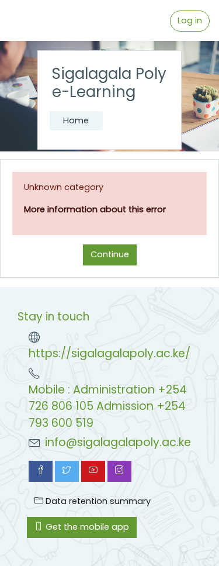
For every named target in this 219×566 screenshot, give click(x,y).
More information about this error (95, 209)
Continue (110, 254)
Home (76, 120)
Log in (190, 20)
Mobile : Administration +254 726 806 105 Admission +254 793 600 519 (108, 407)
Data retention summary (97, 501)
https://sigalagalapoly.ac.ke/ (109, 353)
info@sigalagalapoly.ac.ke (118, 442)
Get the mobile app (86, 527)
